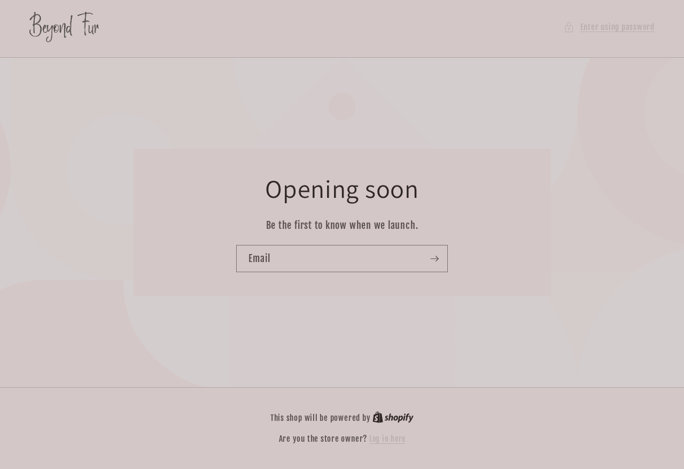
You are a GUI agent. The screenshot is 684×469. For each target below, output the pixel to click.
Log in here (387, 439)
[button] (609, 27)
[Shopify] (393, 418)
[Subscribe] (434, 259)
